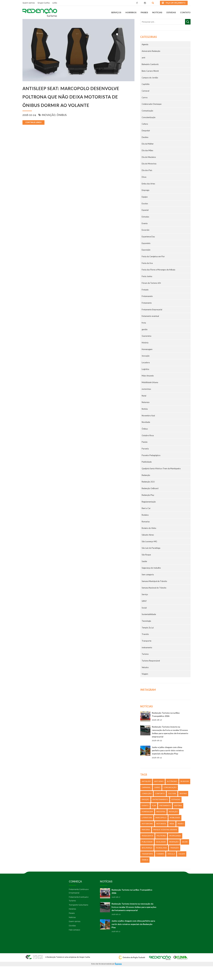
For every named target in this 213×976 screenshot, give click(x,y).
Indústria (160, 812)
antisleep (146, 781)
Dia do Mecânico (149, 157)
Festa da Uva (147, 263)
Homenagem (147, 349)
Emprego (145, 190)
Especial (145, 210)
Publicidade (147, 462)
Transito (145, 634)
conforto (160, 794)
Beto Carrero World (150, 71)
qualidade (161, 842)
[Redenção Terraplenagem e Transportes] (180, 956)
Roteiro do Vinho (149, 528)
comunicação (170, 787)
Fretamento (147, 303)
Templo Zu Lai (148, 627)
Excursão (145, 230)
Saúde (144, 561)
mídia (172, 824)
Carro (157, 787)
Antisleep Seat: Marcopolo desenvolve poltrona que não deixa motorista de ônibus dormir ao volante (70, 97)
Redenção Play (148, 495)
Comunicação (147, 111)
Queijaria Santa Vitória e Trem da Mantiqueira (161, 468)
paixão (181, 824)
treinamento (147, 647)
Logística (145, 369)
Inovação (48, 114)
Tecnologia (146, 621)
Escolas (145, 203)
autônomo (172, 781)
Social (144, 608)
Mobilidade (175, 818)
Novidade (146, 422)
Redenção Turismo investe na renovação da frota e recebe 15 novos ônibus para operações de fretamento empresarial (134, 906)
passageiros (147, 836)
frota (144, 323)
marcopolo (160, 818)
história (178, 806)
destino (183, 794)
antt (143, 57)
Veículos (145, 667)
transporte (147, 854)
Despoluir (146, 130)
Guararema (146, 336)
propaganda (175, 836)
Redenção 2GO (148, 482)
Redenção (146, 475)
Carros (145, 97)
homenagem (147, 812)
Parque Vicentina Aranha (165, 830)
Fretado (145, 289)
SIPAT (144, 601)
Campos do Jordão (150, 77)
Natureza (145, 402)
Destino (145, 137)
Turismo (145, 654)
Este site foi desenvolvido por (103, 964)
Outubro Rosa (148, 435)
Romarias (146, 521)
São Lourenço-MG (149, 541)
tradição (174, 848)
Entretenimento (160, 799)
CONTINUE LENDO (33, 122)
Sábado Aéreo (148, 535)
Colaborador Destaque (151, 104)
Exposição (146, 250)
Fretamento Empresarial (152, 309)
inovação (173, 812)
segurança (147, 848)
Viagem (145, 674)
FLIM (154, 806)
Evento (145, 223)
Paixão (145, 442)
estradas (175, 799)
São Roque (146, 554)
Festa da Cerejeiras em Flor (153, 256)
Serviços (116, 12)
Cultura (145, 124)
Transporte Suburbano (78, 905)
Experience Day (148, 236)
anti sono (158, 781)
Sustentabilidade (149, 614)
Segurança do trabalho (151, 568)
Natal (144, 396)
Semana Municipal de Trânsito (154, 581)
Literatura (147, 818)
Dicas (144, 177)
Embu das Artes (148, 183)
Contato (185, 12)
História (145, 342)
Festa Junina (147, 276)
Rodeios (145, 515)
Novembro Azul (148, 415)
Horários (130, 12)
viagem (181, 854)
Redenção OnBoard (150, 488)
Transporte (146, 641)
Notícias (157, 12)
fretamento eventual (150, 316)
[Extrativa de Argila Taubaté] (132, 956)
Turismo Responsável (151, 661)
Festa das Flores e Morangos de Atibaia (158, 269)
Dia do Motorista (149, 163)
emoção (145, 799)
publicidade (147, 842)
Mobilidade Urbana (150, 382)
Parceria (145, 448)
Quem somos (74, 921)
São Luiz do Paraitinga (151, 548)
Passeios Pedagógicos (151, 455)
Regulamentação (149, 502)
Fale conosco (74, 930)
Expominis (146, 243)
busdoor (185, 781)
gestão (145, 329)
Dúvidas (171, 12)
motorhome (147, 824)
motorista (161, 824)
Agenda (145, 44)
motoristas (146, 389)
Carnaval (145, 91)
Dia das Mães (147, 150)
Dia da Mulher (148, 144)
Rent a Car (146, 508)
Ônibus (62, 114)
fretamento (165, 806)
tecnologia (161, 848)
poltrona (161, 836)
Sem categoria (148, 574)
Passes (144, 12)
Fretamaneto (147, 296)
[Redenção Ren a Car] (160, 956)
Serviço (145, 594)
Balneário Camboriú (150, 64)
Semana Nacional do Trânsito (154, 588)
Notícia (145, 409)
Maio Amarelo (148, 376)
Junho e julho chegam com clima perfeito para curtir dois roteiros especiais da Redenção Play (168, 750)
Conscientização (148, 117)
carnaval (146, 787)
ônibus (145, 860)
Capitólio (146, 84)
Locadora (146, 362)
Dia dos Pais (147, 170)
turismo (160, 854)
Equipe (145, 197)
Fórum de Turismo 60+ (151, 283)
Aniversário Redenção (151, 51)
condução (147, 794)
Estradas (145, 217)
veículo (171, 854)
